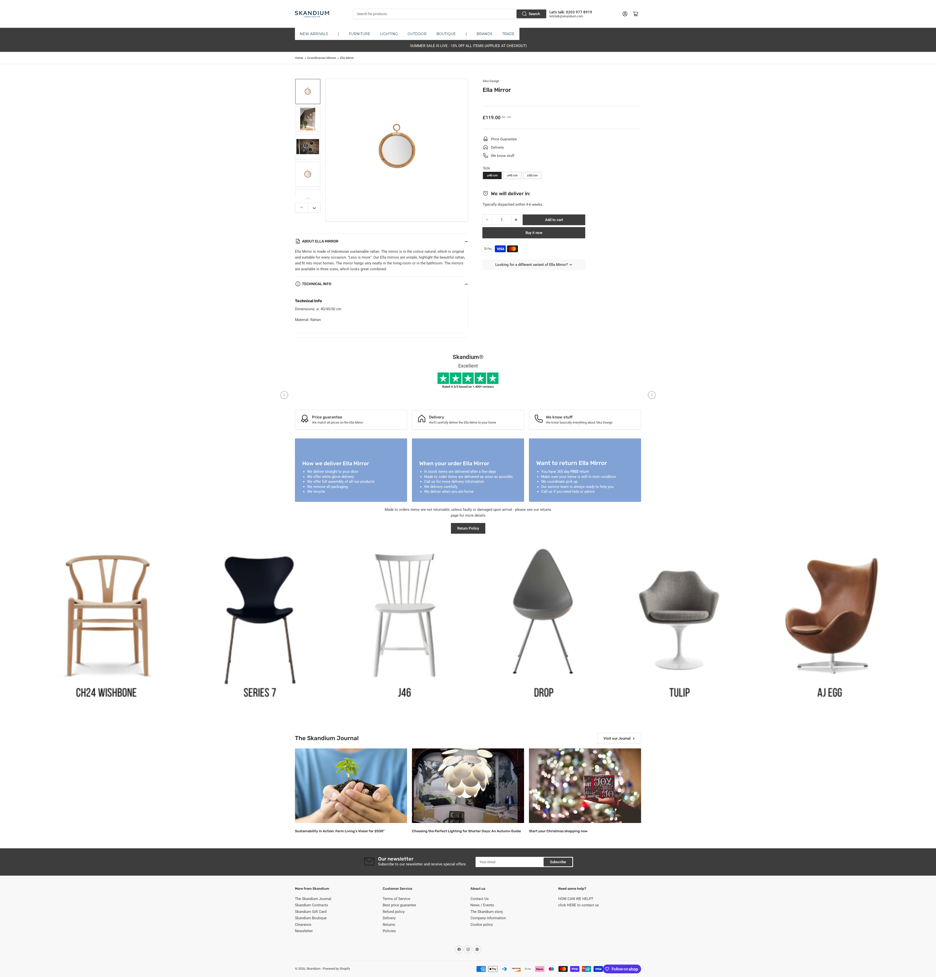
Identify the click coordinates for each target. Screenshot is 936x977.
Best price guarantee (399, 905)
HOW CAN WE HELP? (575, 899)
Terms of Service (396, 899)
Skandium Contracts (311, 905)
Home (299, 58)
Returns (389, 924)
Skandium (313, 968)
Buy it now (534, 233)
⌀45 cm (512, 175)
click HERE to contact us (578, 905)
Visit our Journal (617, 738)
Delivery (389, 918)
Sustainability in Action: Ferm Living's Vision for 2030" (340, 831)
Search (534, 14)
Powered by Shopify (336, 968)
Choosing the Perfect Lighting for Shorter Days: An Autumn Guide (466, 831)
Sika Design (491, 81)
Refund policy (394, 911)
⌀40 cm (492, 175)
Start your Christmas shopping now (558, 831)
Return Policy (468, 528)
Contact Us (479, 899)
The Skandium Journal (313, 899)
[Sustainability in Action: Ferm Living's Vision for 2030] (351, 785)
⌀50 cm (532, 175)
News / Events (482, 905)
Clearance (303, 924)
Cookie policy (481, 924)
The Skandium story (486, 911)
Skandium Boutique (311, 918)
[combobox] (450, 14)
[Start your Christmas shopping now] (585, 785)
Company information (488, 918)
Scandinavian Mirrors (321, 58)
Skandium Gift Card (310, 911)
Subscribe (558, 862)
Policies (389, 931)
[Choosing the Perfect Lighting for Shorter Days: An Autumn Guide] (468, 785)
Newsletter (304, 931)
